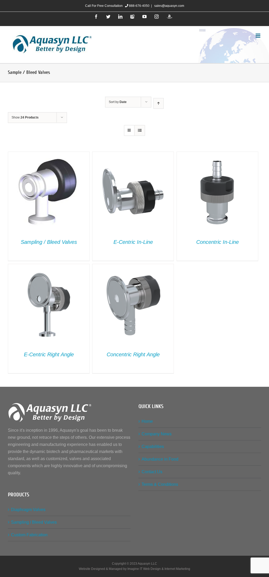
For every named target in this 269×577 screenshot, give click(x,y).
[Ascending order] (158, 103)
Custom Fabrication (29, 535)
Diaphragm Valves (28, 509)
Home (147, 421)
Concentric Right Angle (133, 354)
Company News (157, 434)
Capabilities (153, 446)
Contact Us (152, 472)
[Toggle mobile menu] (258, 35)
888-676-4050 (138, 6)
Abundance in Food (160, 459)
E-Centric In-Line (133, 242)
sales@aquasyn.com (168, 6)
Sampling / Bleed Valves (49, 242)
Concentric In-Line (217, 242)
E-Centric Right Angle (49, 354)
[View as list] (139, 130)
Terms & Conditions (160, 484)
